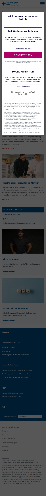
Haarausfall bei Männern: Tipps (12, 393)
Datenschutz (6, 435)
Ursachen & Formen (12, 214)
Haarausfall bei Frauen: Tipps (11, 396)
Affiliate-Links (31, 474)
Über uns (5, 431)
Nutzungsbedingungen (9, 443)
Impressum (5, 450)
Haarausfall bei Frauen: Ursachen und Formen (17, 370)
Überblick (5, 332)
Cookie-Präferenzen (8, 439)
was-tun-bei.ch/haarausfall (11, 427)
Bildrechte (5, 446)
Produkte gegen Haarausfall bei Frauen (15, 377)
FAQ (3, 407)
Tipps (4, 388)
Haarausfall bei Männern (12, 210)
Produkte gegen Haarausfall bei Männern (20, 223)
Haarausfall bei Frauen (10, 365)
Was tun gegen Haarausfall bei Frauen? (15, 374)
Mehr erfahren (8, 271)
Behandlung (9, 219)
